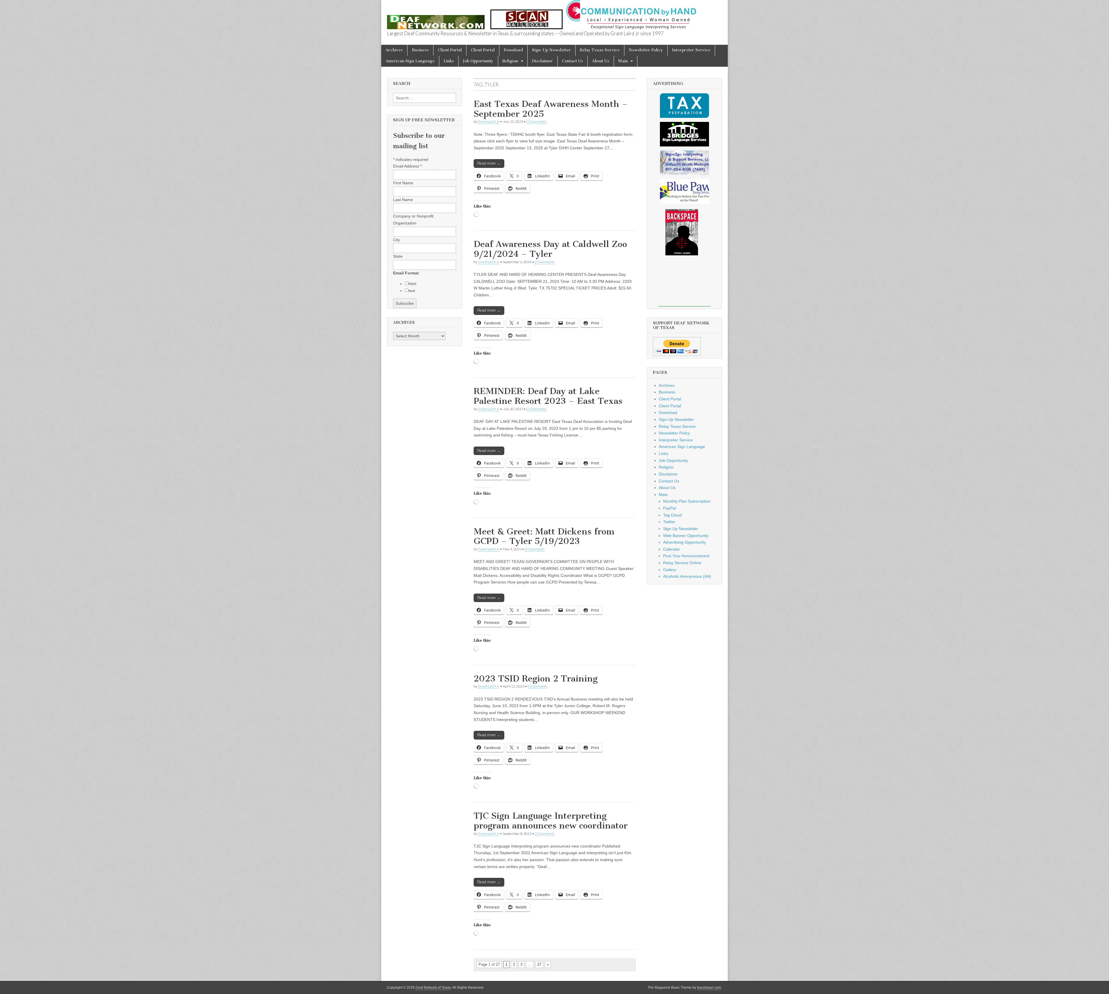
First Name (403, 183)
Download (513, 50)
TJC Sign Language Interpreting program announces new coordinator (551, 821)
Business (420, 50)
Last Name (403, 199)
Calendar (671, 549)
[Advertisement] (684, 284)
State (398, 256)
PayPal (669, 508)
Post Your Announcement (686, 555)
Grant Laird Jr (488, 121)
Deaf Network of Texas (433, 988)
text (411, 290)
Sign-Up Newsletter (551, 50)
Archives (394, 50)
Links (449, 61)
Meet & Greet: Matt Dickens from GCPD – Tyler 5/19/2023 (544, 536)
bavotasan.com (709, 988)
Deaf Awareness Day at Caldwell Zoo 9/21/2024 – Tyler (550, 249)
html (412, 283)
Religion (510, 61)
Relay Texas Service (600, 50)
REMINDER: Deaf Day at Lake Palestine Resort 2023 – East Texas (548, 396)
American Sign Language (410, 61)
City (396, 239)
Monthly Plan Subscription (686, 501)
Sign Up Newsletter (680, 528)
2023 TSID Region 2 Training (536, 678)
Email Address (407, 166)
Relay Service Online (682, 562)
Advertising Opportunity (684, 542)
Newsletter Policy (646, 50)
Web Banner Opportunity (685, 535)
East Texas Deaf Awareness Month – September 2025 (551, 109)
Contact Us (572, 61)
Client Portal (450, 50)
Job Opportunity (478, 61)
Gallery (669, 569)
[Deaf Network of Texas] (435, 18)
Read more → (488, 163)
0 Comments (536, 121)
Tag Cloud (672, 515)
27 (539, 964)
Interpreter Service (691, 50)
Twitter (669, 521)
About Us (600, 61)
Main (623, 61)
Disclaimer (542, 61)
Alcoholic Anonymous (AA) (687, 576)
